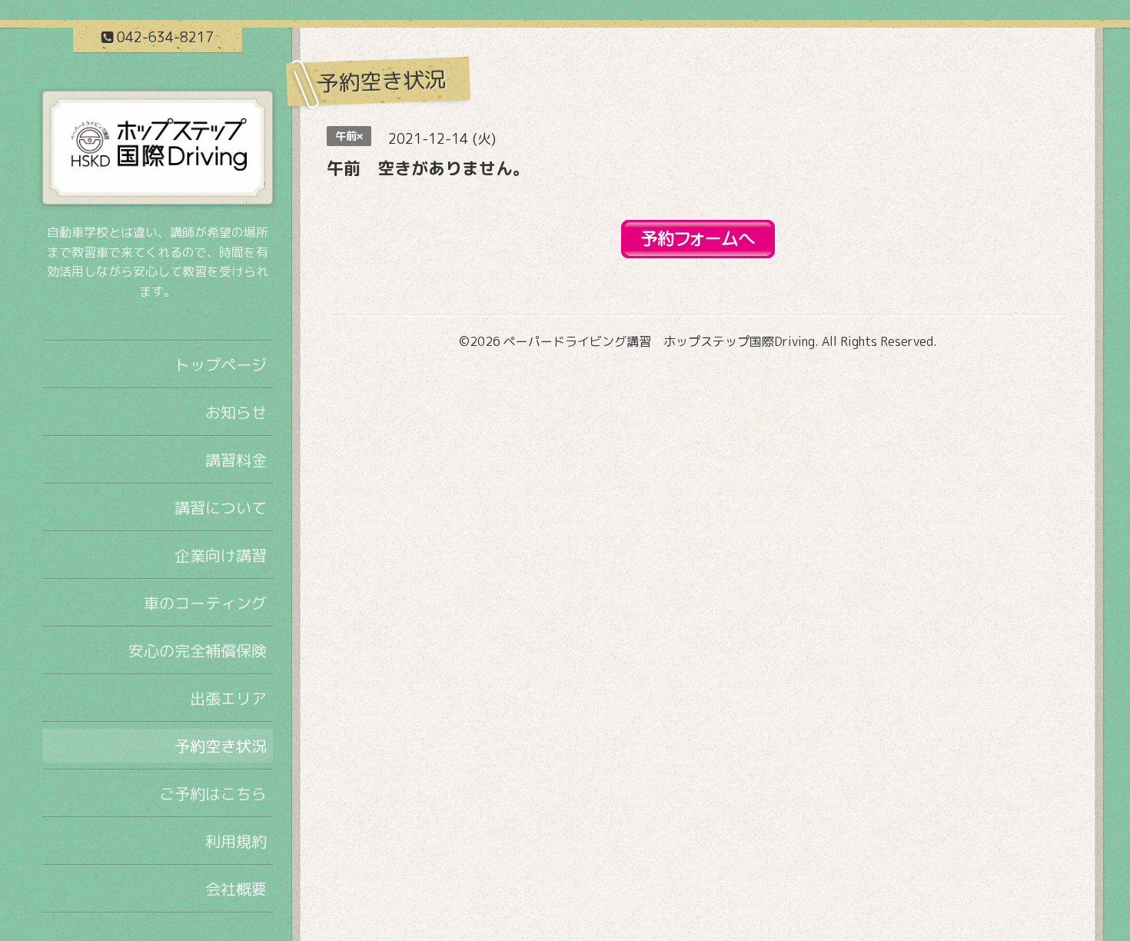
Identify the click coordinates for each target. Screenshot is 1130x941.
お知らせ (236, 412)
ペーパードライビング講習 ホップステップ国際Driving (659, 341)
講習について (220, 507)
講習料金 (236, 459)
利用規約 (236, 841)
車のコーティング (205, 602)
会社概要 (236, 888)
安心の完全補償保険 (197, 650)
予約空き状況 (220, 745)
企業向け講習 (220, 555)
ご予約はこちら (213, 793)
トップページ (220, 364)
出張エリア (228, 698)
